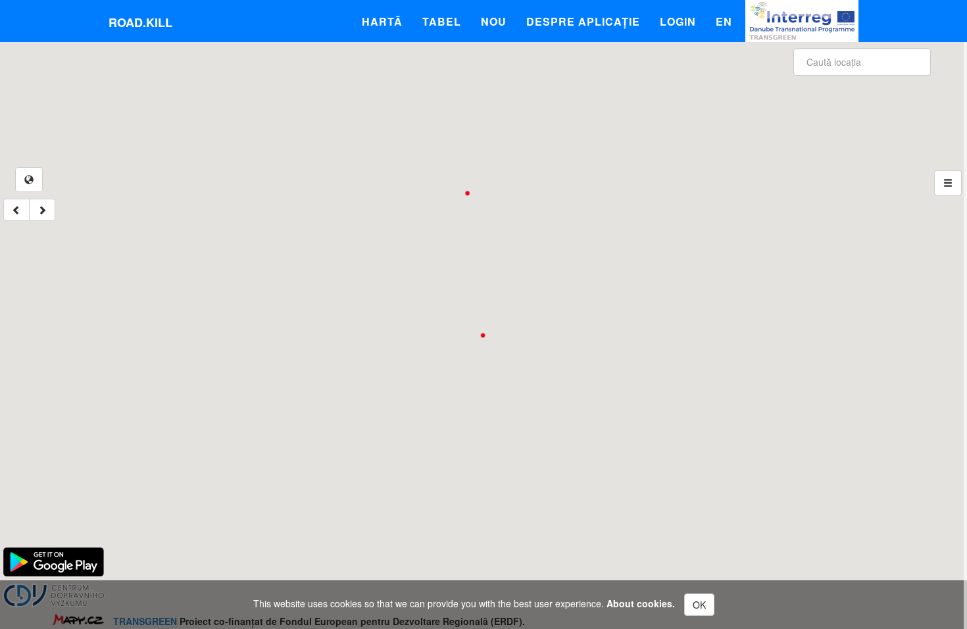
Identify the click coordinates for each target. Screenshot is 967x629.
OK (699, 604)
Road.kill (140, 22)
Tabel (441, 21)
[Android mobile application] (54, 560)
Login (678, 21)
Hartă (382, 21)
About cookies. (641, 603)
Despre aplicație (583, 21)
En (724, 21)
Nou (494, 21)
